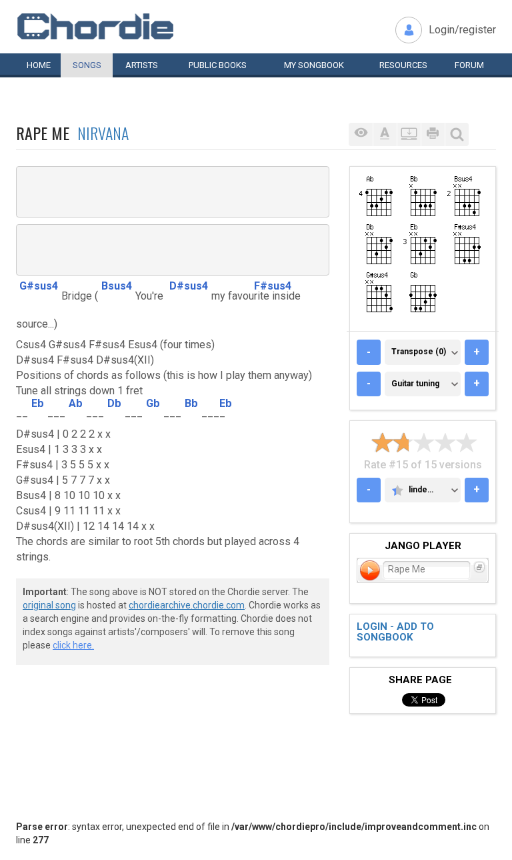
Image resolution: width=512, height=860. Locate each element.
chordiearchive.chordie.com (187, 605)
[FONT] (385, 134)
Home (39, 65)
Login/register (462, 29)
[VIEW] (361, 134)
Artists (141, 65)
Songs (87, 65)
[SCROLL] (409, 134)
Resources (403, 65)
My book (314, 65)
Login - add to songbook (395, 632)
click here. (73, 645)
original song (49, 605)
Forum (469, 65)
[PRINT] (433, 134)
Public (218, 65)
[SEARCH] (457, 134)
